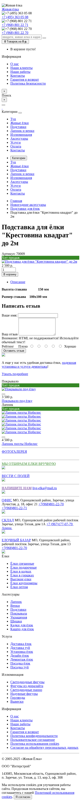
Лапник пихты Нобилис (20, 444)
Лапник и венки (22, 131)
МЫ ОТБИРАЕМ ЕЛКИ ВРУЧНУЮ (29, 464)
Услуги (15, 142)
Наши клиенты (21, 68)
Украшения (18, 617)
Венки (15, 605)
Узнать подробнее (15, 374)
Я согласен (23, 797)
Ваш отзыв (10, 334)
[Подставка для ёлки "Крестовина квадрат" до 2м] (39, 261)
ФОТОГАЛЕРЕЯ (14, 451)
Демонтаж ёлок (21, 659)
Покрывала (18, 613)
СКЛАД (8, 520)
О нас (14, 64)
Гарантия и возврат (24, 79)
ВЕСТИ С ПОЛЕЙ (16, 476)
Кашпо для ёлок (22, 629)
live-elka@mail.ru (44, 488)
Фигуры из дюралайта (26, 686)
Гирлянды (17, 697)
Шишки (16, 621)
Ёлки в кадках (20, 571)
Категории (18, 158)
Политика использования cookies (34, 743)
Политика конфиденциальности (34, 736)
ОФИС (7, 500)
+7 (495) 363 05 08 (15, 17)
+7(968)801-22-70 (51, 504)
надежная (69, 362)
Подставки (18, 127)
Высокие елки (20, 579)
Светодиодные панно (26, 690)
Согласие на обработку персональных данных (44, 747)
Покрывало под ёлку (17, 401)
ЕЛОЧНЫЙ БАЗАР (16, 540)
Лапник (16, 602)
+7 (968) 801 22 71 (15, 25)
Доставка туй (20, 648)
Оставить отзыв (13, 350)
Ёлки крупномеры (23, 583)
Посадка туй (19, 667)
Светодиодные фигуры (27, 682)
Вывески (17, 701)
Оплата (15, 146)
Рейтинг (8, 346)
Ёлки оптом (19, 587)
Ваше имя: (9, 315)
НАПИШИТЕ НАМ (17, 488)
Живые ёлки (19, 123)
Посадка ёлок (20, 663)
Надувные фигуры (24, 694)
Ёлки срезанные (22, 563)
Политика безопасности (28, 83)
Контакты (17, 75)
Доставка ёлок (21, 644)
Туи (13, 119)
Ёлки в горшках (22, 575)
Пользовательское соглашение (32, 740)
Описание (17, 282)
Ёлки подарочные (23, 567)
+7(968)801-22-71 (14, 508)
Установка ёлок (21, 651)
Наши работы (20, 72)
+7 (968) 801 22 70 (15, 32)
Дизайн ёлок (19, 655)
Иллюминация (21, 134)
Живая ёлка (10, 9)
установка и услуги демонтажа (24, 366)
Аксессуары (19, 138)
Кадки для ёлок (21, 625)
